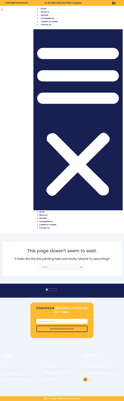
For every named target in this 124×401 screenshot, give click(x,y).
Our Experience (47, 18)
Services (44, 15)
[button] (78, 119)
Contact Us (46, 24)
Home (43, 8)
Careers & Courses (49, 21)
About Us (45, 12)
